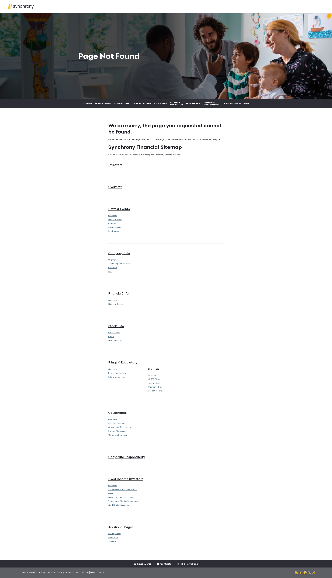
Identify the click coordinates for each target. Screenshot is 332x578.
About (68, 572)
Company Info (122, 103)
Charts (111, 336)
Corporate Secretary (117, 435)
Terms (49, 572)
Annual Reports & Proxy (119, 263)
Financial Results (115, 304)
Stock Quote (114, 332)
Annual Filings (154, 383)
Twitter (296, 573)
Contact (100, 572)
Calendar (112, 223)
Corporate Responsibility (212, 103)
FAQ (110, 271)
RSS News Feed (189, 563)
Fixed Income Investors (237, 103)
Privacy (42, 572)
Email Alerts (113, 231)
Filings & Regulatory (176, 103)
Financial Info (142, 103)
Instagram (313, 573)
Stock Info (160, 103)
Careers (75, 572)
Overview (87, 103)
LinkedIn (305, 573)
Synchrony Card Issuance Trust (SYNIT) (122, 491)
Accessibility (59, 572)
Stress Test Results (117, 373)
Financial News (115, 219)
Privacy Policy (114, 533)
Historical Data (115, 340)
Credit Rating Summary (118, 505)
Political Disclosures (117, 431)
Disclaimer (113, 537)
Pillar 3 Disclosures (116, 377)
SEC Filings (153, 368)
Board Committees (117, 423)
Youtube (309, 573)
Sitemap (112, 541)
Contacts (112, 267)
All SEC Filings (154, 379)
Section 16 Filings (155, 391)
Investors (115, 165)
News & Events (103, 103)
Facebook (300, 573)
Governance (193, 103)
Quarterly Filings (155, 387)
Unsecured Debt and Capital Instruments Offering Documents (123, 499)
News (92, 572)
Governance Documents (119, 427)
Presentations (114, 227)
